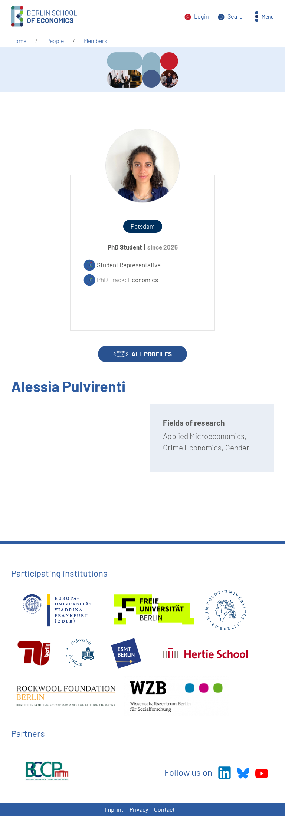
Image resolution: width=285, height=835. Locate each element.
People (55, 40)
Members (95, 40)
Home (18, 40)
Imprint (114, 809)
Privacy (139, 809)
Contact (164, 809)
